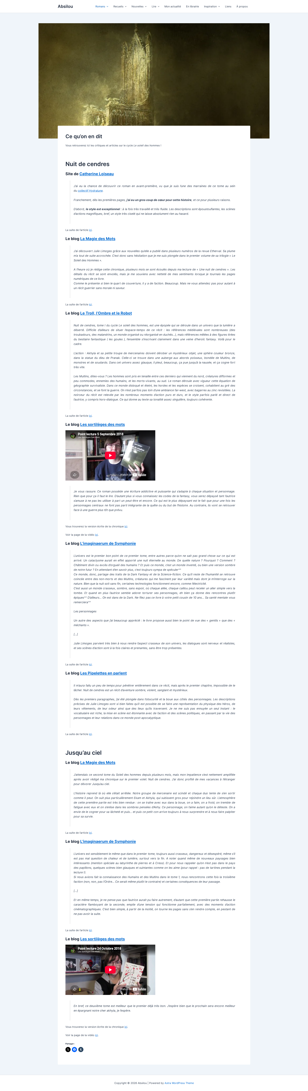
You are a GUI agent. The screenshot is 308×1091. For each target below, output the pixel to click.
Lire (154, 6)
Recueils (118, 6)
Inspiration (210, 6)
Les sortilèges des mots (102, 424)
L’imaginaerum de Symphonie (108, 543)
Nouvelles (137, 6)
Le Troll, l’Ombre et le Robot (106, 313)
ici (90, 230)
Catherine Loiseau (96, 174)
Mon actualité (172, 6)
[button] (106, 6)
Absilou (65, 6)
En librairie (192, 6)
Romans (100, 6)
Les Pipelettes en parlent (103, 673)
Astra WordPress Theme (179, 1083)
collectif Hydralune (90, 190)
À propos (242, 6)
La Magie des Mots (97, 238)
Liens (228, 6)
